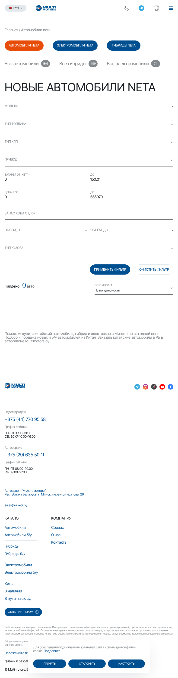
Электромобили (18, 565)
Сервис (57, 527)
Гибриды (12, 546)
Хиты (9, 583)
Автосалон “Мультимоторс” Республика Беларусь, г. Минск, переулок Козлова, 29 (44, 492)
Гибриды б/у (15, 553)
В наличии (13, 591)
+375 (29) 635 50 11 (24, 455)
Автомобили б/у (18, 535)
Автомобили (15, 527)
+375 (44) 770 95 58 (25, 419)
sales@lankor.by (16, 505)
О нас (55, 535)
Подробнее (52, 651)
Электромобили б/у (21, 572)
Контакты (59, 542)
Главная (11, 30)
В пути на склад (18, 598)
